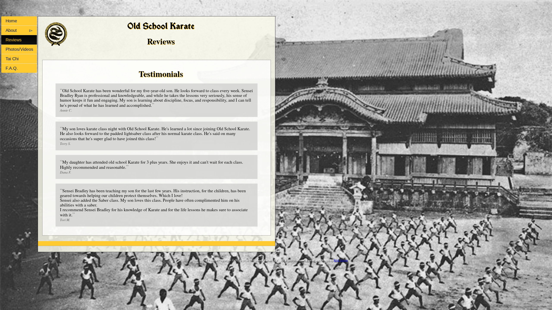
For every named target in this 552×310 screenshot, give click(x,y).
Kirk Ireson (341, 260)
